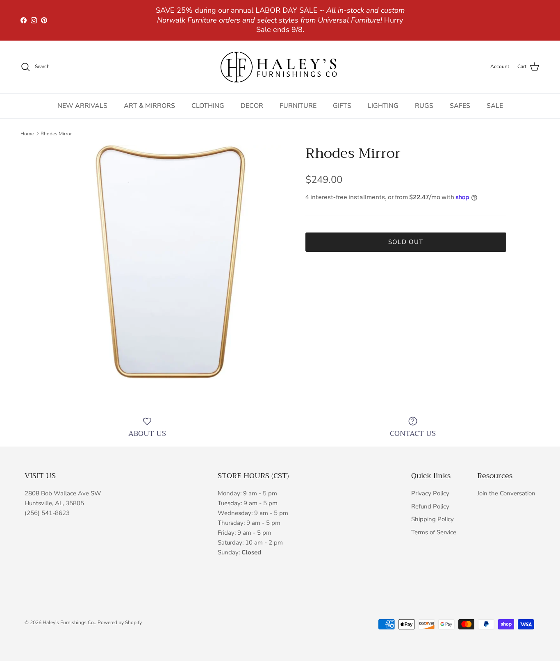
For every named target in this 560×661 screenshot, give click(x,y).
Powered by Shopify (120, 622)
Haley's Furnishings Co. (69, 622)
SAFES (460, 105)
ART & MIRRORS (149, 105)
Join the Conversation (506, 493)
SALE (495, 105)
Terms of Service (433, 532)
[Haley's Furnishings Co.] (280, 67)
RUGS (424, 105)
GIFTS (342, 105)
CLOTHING (207, 105)
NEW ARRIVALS (82, 105)
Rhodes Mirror (56, 133)
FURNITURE (298, 105)
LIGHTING (383, 105)
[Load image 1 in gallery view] (170, 262)
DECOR (252, 105)
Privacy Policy (430, 493)
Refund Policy (430, 506)
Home (27, 133)
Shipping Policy (432, 519)
